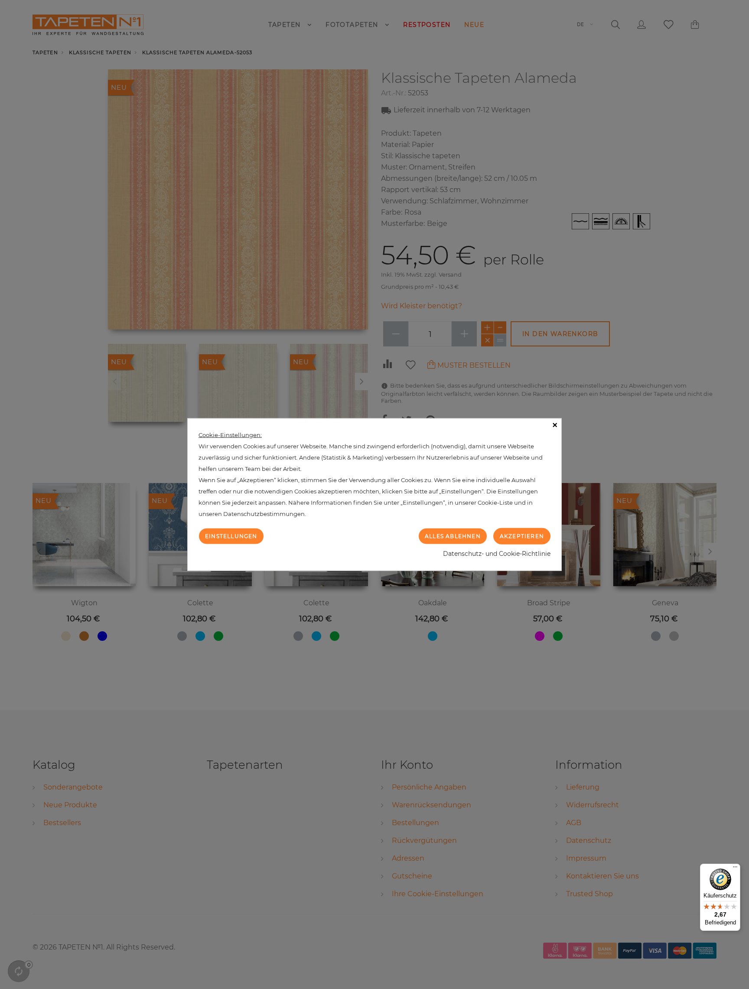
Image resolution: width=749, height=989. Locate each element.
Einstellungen (231, 535)
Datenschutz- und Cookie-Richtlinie (496, 554)
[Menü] (735, 869)
